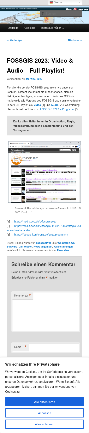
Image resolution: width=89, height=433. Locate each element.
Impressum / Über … (52, 27)
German (58, 2)
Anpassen (44, 413)
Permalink (63, 250)
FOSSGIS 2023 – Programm (57, 109)
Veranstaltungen (63, 246)
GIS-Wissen (25, 246)
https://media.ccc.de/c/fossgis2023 (35, 221)
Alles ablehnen (44, 424)
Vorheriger (14, 40)
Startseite (13, 27)
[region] (44, 395)
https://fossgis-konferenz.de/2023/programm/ (41, 234)
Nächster (75, 40)
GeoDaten (64, 243)
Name (20, 346)
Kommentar (22, 295)
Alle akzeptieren (44, 402)
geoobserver (43, 243)
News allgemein (43, 246)
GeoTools (29, 27)
